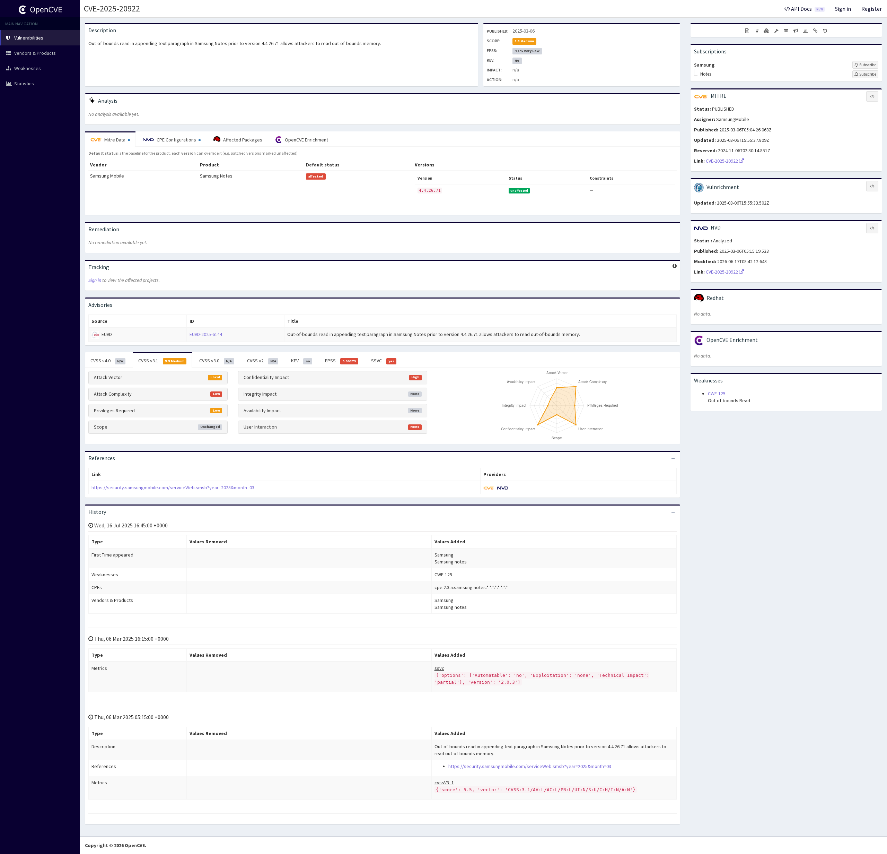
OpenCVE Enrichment (306, 140)
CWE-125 (717, 393)
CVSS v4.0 (106, 360)
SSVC (382, 360)
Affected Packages (242, 140)
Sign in (843, 8)
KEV (300, 360)
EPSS (340, 360)
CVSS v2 (261, 360)
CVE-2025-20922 (112, 8)
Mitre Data (114, 140)
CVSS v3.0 (215, 360)
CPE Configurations (176, 140)
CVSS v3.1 (161, 360)
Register (871, 8)
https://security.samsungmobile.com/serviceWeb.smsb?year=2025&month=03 (172, 487)
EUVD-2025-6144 (206, 334)
